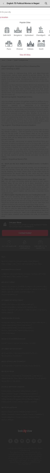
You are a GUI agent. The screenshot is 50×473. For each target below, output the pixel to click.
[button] (3, 3)
